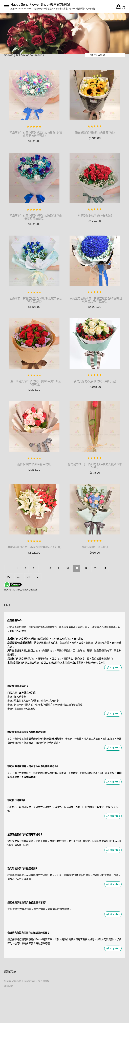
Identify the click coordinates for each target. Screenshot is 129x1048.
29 (8, 577)
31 (28, 577)
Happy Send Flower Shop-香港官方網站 (40, 5)
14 (104, 568)
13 (95, 568)
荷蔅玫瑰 (8, 986)
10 (67, 568)
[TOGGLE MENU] (6, 6)
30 (18, 577)
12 (86, 568)
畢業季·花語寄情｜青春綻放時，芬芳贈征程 (27, 981)
